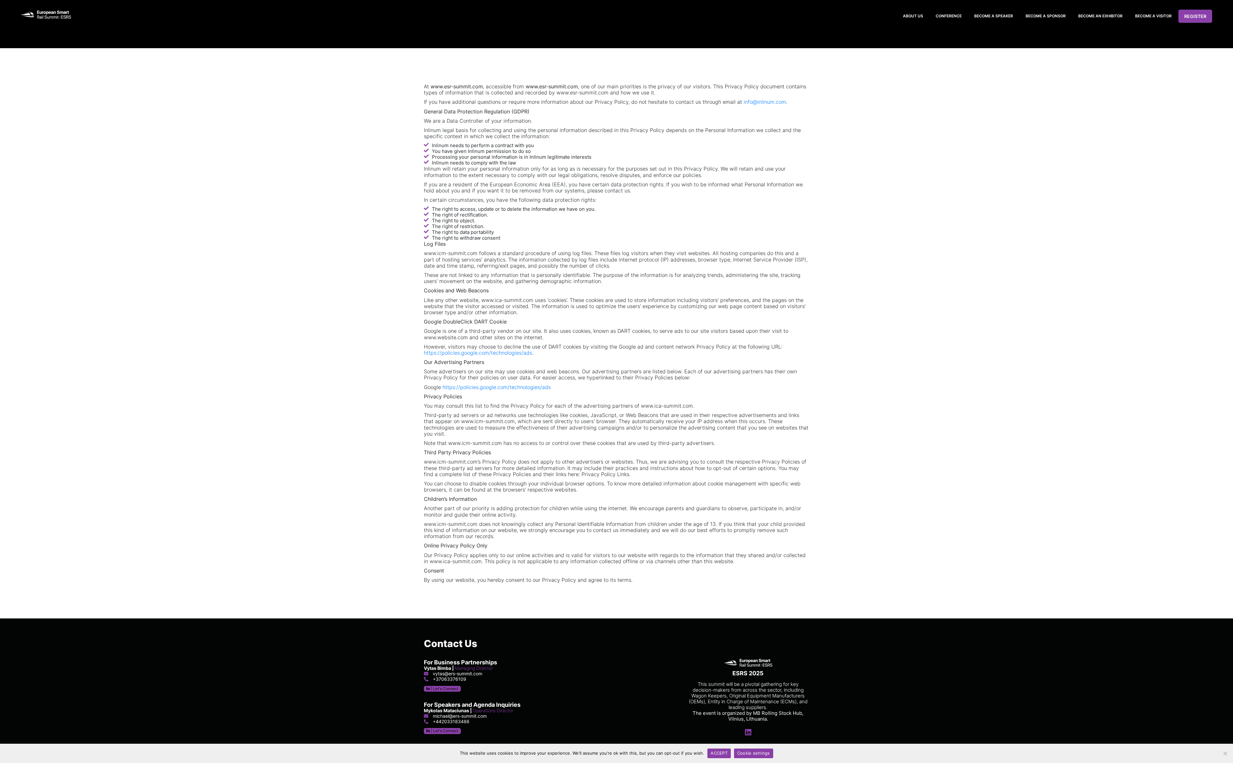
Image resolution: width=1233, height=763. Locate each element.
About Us (913, 15)
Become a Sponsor (1046, 15)
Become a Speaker (993, 15)
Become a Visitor (1153, 15)
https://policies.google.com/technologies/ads (478, 353)
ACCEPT (719, 753)
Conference (949, 15)
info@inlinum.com (765, 102)
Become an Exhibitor (1100, 15)
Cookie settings (753, 753)
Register (1195, 16)
